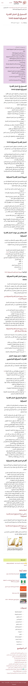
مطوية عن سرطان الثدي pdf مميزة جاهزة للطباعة (16, 666)
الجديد (10, 3)
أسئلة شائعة (21, 75)
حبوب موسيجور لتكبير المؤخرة (20, 662)
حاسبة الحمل (19, 644)
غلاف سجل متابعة (15, 593)
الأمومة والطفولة (18, 612)
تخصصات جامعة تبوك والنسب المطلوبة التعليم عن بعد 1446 (11, 581)
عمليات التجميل (18, 639)
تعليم (20, 634)
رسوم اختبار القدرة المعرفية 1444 (17, 59)
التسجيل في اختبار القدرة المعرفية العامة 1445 (16, 50)
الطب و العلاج (19, 624)
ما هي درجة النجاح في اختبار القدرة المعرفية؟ (17, 77)
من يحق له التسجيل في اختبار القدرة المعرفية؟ (17, 81)
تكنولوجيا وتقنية (18, 637)
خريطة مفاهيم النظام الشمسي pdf (19, 657)
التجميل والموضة (18, 614)
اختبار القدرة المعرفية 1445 (18, 53)
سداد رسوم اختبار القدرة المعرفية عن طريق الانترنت (16, 61)
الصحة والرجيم (19, 622)
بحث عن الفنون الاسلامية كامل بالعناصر (19, 653)
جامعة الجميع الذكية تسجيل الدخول (12, 587)
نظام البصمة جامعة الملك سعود (12, 574)
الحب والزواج (19, 617)
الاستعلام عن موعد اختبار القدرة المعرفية (15, 57)
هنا (5, 108)
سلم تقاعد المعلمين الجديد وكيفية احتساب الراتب (16, 655)
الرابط (7, 252)
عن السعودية (19, 642)
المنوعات (20, 632)
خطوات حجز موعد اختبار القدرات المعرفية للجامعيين (15, 68)
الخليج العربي (19, 619)
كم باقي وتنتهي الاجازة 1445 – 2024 (12, 599)
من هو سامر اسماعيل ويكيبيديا (20, 659)
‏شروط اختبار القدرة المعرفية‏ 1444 (13, 272)
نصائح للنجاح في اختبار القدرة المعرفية (16, 71)
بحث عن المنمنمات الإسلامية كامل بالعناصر (18, 664)
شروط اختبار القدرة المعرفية (18, 55)
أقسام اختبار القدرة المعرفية (18, 73)
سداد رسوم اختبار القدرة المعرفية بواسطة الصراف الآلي (15, 65)
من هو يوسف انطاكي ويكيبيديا (21, 660)
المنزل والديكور (18, 629)
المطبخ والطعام (18, 627)
